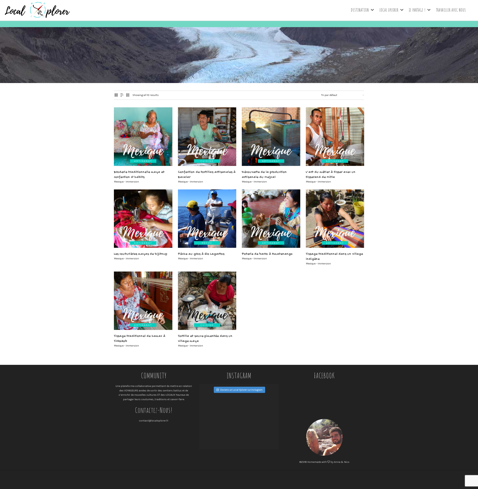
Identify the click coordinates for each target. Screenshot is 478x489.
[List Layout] (122, 95)
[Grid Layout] (127, 95)
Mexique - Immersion (126, 181)
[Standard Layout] (116, 95)
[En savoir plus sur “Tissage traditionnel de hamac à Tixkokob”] (122, 321)
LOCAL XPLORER (388, 10)
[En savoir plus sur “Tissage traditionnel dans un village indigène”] (314, 239)
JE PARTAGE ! (417, 10)
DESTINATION (360, 10)
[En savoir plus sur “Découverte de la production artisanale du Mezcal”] (250, 157)
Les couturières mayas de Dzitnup (140, 254)
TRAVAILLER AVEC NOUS (451, 10)
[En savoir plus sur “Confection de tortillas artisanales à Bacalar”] (186, 157)
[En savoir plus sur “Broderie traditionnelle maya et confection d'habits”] (122, 157)
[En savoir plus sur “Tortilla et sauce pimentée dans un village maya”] (186, 321)
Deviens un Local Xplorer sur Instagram (241, 389)
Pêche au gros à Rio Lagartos (201, 254)
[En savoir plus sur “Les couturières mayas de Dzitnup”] (122, 239)
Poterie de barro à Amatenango (267, 254)
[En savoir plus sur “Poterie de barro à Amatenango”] (250, 239)
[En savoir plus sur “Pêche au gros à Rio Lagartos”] (186, 239)
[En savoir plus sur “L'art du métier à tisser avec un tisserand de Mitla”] (314, 157)
